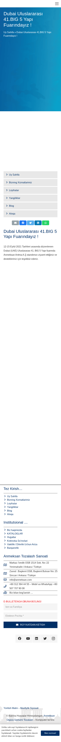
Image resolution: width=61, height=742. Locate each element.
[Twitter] (45, 639)
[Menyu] (57, 3)
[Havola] (4, 3)
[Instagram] (53, 639)
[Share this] (23, 222)
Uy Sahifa (9, 32)
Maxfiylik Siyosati (29, 708)
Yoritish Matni (11, 708)
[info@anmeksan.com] (6, 580)
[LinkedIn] (36, 639)
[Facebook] (20, 639)
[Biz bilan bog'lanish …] (6, 593)
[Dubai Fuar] (30, 290)
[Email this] (15, 222)
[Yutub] (28, 639)
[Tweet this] (30, 222)
